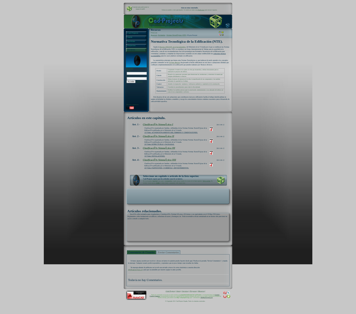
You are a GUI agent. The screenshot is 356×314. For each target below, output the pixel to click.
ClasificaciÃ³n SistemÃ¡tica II (158, 136)
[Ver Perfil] (129, 9)
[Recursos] (201, 291)
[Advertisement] (178, 196)
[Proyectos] (193, 291)
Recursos (154, 35)
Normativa (161, 35)
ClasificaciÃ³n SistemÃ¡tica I (158, 124)
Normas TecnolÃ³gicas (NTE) (176, 35)
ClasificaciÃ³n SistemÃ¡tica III (159, 148)
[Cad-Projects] (170, 291)
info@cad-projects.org (135, 269)
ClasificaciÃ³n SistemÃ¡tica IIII (159, 159)
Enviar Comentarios (168, 252)
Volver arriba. (207, 181)
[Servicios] (185, 291)
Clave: (128, 76)
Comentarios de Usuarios (141, 252)
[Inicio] (178, 291)
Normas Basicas (174, 62)
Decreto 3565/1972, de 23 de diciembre (173, 47)
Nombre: (129, 71)
